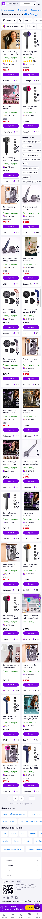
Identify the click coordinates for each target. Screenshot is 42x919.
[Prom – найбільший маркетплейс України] (4, 4)
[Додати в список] (17, 45)
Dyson (16, 841)
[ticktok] (16, 897)
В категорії (11, 4)
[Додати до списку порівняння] (17, 40)
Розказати (31, 908)
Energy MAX (22, 10)
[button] (11, 74)
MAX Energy (31, 14)
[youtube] (3, 897)
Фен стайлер (35, 814)
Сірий (32, 26)
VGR (4, 833)
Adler (23, 833)
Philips (33, 833)
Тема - (11, 881)
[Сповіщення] (39, 4)
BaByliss (6, 841)
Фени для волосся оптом (12, 849)
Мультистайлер (9, 821)
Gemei (13, 833)
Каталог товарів (7, 10)
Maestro (27, 841)
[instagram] (12, 897)
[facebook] (8, 897)
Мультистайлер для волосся (14, 814)
